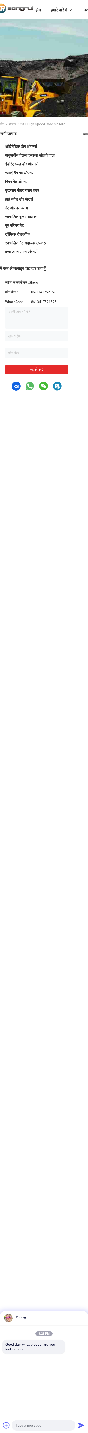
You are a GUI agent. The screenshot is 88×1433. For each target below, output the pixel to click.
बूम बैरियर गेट (14, 225)
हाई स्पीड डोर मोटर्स (19, 199)
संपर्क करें (36, 369)
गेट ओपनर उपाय (16, 208)
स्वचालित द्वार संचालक (21, 216)
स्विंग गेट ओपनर (16, 181)
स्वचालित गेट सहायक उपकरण (26, 243)
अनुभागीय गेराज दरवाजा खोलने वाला (30, 155)
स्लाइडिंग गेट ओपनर (19, 173)
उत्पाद (12, 124)
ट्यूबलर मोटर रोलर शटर (22, 190)
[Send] (81, 1425)
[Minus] (81, 1318)
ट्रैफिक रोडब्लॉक (17, 234)
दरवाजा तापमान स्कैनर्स (21, 251)
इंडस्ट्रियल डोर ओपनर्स (21, 164)
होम (2, 124)
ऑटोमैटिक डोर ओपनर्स (21, 146)
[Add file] (6, 1425)
